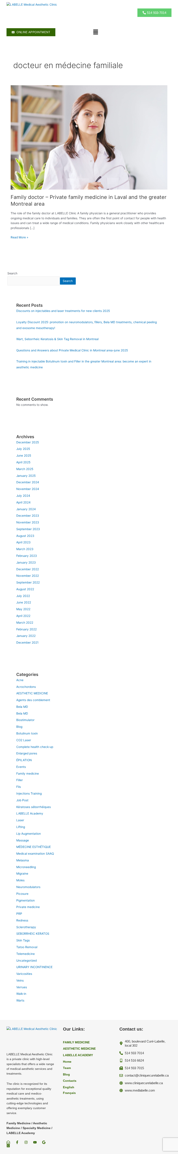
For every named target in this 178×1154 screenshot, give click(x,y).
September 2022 (28, 582)
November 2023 (27, 522)
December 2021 (27, 642)
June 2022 (23, 602)
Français (69, 1093)
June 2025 (23, 455)
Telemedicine (25, 954)
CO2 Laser (23, 740)
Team (67, 1068)
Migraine (22, 873)
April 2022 (23, 616)
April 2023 (23, 542)
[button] (95, 32)
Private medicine (28, 907)
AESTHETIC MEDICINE (32, 693)
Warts (20, 1000)
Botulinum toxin (27, 733)
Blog (19, 726)
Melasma (22, 860)
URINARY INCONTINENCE (34, 967)
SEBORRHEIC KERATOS (32, 933)
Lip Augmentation (28, 833)
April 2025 (23, 462)
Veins (20, 980)
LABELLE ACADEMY (78, 1055)
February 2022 (26, 629)
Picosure (22, 893)
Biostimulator (25, 720)
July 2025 (23, 449)
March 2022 (24, 622)
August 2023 (25, 536)
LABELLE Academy (29, 813)
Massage (22, 840)
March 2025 (24, 469)
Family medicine (27, 773)
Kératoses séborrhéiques (33, 807)
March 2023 (24, 549)
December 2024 (27, 482)
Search (12, 273)
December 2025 (27, 442)
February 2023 (26, 555)
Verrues (21, 987)
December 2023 (27, 515)
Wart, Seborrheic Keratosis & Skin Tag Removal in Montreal (57, 339)
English (68, 1087)
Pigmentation (25, 900)
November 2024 (27, 489)
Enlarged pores (26, 753)
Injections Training (29, 793)
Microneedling (26, 867)
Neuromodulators (28, 887)
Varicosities (24, 973)
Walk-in (21, 993)
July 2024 (23, 495)
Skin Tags (23, 940)
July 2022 (23, 596)
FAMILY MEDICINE (76, 1042)
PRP (19, 913)
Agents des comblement (33, 700)
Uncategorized (26, 960)
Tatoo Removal (26, 947)
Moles (20, 880)
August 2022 (25, 589)
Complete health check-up (34, 747)
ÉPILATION (24, 760)
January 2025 (26, 475)
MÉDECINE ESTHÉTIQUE (33, 847)
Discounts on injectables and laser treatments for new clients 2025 (63, 311)
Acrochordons (26, 686)
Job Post (22, 800)
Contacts (69, 1080)
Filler (19, 780)
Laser (20, 820)
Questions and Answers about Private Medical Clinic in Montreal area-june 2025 (72, 350)
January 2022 (26, 636)
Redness (22, 920)
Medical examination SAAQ (35, 853)
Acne (19, 680)
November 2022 (27, 575)
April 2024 (23, 502)
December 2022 (27, 569)
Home (67, 1061)
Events (21, 767)
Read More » (19, 237)
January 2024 (26, 509)
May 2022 (23, 609)
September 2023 (28, 529)
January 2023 (26, 562)
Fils (18, 786)
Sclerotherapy (26, 927)
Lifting (20, 827)
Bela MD (22, 706)
